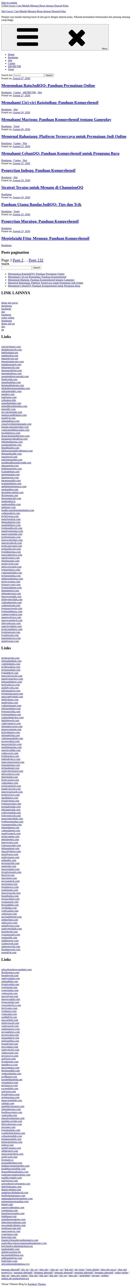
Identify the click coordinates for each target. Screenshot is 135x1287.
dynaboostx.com (9, 1061)
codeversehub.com (11, 812)
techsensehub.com (10, 669)
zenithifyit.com (9, 1017)
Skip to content (9, 2)
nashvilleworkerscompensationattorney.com (24, 1243)
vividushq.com (9, 907)
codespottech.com (10, 513)
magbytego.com (9, 702)
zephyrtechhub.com (11, 928)
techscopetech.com (11, 785)
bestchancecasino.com (12, 1213)
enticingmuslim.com (11, 459)
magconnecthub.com (12, 818)
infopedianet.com (10, 827)
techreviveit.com (9, 563)
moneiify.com (8, 409)
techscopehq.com (10, 836)
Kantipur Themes (37, 1284)
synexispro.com (9, 1234)
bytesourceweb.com (11, 608)
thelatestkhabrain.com (12, 385)
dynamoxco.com (10, 887)
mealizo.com (7, 394)
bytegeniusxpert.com (12, 693)
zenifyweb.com (9, 1156)
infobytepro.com (9, 699)
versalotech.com (9, 1082)
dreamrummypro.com (12, 361)
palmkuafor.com (9, 355)
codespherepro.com (11, 602)
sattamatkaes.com (10, 421)
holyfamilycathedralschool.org (17, 1246)
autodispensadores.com (13, 1219)
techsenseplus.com (11, 575)
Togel (11, 69)
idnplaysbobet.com (11, 1189)
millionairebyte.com (11, 1258)
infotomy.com (8, 507)
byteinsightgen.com (11, 587)
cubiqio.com (7, 1103)
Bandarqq (13, 57)
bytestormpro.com (10, 1130)
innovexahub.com (10, 999)
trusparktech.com (10, 1037)
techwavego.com (10, 780)
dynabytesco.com (10, 1094)
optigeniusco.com (10, 1029)
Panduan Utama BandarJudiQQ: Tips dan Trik (41, 204)
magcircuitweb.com (11, 543)
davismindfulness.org (12, 1255)
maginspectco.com (11, 638)
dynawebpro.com (10, 898)
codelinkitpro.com (10, 664)
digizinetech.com (10, 590)
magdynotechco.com (12, 678)
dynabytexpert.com (11, 872)
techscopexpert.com (11, 546)
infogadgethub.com (11, 661)
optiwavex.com (9, 922)
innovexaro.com (9, 842)
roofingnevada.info (11, 1228)
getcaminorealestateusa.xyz (15, 1264)
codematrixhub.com (11, 572)
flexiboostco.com (10, 972)
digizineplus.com (10, 839)
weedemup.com (9, 1210)
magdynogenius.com (12, 531)
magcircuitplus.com (11, 626)
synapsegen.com (9, 901)
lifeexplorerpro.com (11, 1124)
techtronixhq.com (10, 658)
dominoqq (6, 305)
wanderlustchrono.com (13, 1133)
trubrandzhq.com (10, 1040)
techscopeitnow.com (11, 629)
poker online (7, 317)
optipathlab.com (9, 981)
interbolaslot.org (9, 352)
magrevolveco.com (11, 617)
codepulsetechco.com (12, 717)
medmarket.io (8, 501)
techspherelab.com (11, 806)
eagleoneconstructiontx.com (15, 1174)
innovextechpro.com (12, 540)
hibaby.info (7, 1204)
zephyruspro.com (10, 857)
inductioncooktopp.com (13, 1222)
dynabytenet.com (10, 800)
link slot (69, 1269)
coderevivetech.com (11, 614)
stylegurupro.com (10, 1097)
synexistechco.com (11, 1005)
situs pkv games (19, 1275)
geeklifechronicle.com (12, 1106)
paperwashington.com (12, 1207)
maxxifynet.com (9, 996)
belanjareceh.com (10, 367)
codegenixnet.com (10, 605)
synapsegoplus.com (11, 824)
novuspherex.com (10, 1032)
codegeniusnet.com (11, 705)
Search (5, 263)
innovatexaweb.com (11, 675)
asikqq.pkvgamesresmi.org (15, 1278)
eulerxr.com (7, 1145)
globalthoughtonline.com (14, 406)
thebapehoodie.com (11, 453)
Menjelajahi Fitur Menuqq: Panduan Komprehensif (45, 238)
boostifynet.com (9, 1043)
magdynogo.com (10, 641)
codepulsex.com (9, 782)
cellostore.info (8, 400)
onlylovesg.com (9, 1180)
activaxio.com (8, 1091)
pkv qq (24, 1269)
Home (11, 54)
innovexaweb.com (10, 893)
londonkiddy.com (10, 1249)
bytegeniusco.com (10, 569)
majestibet (85, 1275)
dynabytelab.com (10, 984)
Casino (11, 63)
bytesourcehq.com (10, 711)
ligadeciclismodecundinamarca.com (19, 1240)
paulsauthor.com (9, 489)
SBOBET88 (14, 66)
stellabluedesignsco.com (13, 486)
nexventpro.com (9, 1046)
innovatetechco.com (11, 554)
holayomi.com (8, 1237)
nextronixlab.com (10, 863)
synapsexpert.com (10, 934)
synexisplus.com (9, 990)
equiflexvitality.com (11, 1177)
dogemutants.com (10, 474)
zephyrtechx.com (10, 1049)
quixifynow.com (9, 854)
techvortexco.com (10, 684)
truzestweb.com (9, 931)
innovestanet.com (10, 869)
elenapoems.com (10, 465)
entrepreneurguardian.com (14, 1201)
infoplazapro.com (10, 560)
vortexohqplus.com (11, 1073)
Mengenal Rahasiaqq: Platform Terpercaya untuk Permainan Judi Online (63, 136)
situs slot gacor (108, 1269)
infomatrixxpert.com (11, 726)
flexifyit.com (7, 875)
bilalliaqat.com (8, 1216)
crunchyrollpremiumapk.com (16, 424)
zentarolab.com (9, 937)
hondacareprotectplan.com (15, 427)
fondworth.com (9, 379)
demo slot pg (8, 323)
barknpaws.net (8, 397)
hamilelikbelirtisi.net (11, 1079)
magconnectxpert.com (12, 762)
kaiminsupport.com (11, 364)
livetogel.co (7, 1159)
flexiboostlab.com (10, 1070)
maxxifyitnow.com (11, 851)
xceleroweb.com (9, 943)
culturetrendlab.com (11, 1136)
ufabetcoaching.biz (11, 1252)
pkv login (79, 1269)
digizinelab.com (9, 777)
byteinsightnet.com (11, 714)
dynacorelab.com (10, 1002)
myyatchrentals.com (11, 412)
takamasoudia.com (11, 480)
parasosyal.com (9, 456)
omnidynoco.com (10, 925)
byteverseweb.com (11, 815)
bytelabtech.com (9, 672)
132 (36, 260)
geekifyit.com (8, 418)
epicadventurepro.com (12, 1118)
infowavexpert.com (11, 566)
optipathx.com (8, 860)
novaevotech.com (10, 741)
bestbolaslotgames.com (13, 1195)
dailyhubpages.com (11, 1186)
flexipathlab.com (10, 904)
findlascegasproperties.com (15, 1165)
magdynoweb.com (11, 788)
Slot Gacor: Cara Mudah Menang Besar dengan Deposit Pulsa (33, 11)
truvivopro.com (9, 1008)
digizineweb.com (10, 720)
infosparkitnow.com (11, 681)
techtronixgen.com (11, 537)
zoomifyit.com (8, 952)
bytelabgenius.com (11, 551)
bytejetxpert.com (10, 635)
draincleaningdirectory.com (15, 435)
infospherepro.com (11, 1109)
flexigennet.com (9, 495)
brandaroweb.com (10, 949)
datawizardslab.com (11, 1100)
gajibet (104, 1275)
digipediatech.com (10, 522)
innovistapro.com (10, 1067)
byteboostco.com (10, 756)
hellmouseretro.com (11, 468)
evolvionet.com (9, 987)
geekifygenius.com (11, 1148)
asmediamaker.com (11, 403)
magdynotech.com (10, 833)
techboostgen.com (10, 666)
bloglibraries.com (10, 447)
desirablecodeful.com (12, 492)
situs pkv (44, 1269)
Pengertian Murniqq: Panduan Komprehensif (40, 221)
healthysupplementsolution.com (17, 510)
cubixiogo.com (9, 913)
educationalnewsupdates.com (16, 969)
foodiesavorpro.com (11, 1112)
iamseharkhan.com (11, 382)
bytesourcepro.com (11, 803)
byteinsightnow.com (11, 611)
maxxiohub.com (9, 1020)
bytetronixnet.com (10, 632)
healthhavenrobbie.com (13, 1168)
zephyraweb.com (10, 1023)
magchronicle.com (10, 519)
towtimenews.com (10, 432)
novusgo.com (8, 1127)
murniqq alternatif (23, 1272)
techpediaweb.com (11, 548)
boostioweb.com (9, 975)
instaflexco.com (9, 1064)
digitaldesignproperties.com (15, 388)
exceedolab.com (9, 1088)
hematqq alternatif (43, 1272)
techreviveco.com (10, 794)
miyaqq (95, 1275)
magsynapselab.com (11, 534)
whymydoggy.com (11, 346)
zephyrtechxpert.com (12, 771)
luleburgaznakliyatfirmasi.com (17, 450)
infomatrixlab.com (10, 809)
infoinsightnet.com (11, 708)
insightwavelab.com (11, 1121)
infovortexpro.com (11, 623)
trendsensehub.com (11, 1139)
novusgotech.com (10, 881)
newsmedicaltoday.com (13, 1225)
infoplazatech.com (10, 690)
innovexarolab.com (11, 596)
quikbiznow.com (10, 940)
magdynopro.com (10, 557)
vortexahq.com (9, 1014)
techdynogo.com (10, 516)
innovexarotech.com (11, 620)
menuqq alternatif (10, 1269)
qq (2, 329)
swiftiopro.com (9, 1076)
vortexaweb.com (10, 1026)
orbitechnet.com (9, 919)
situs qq (54, 1269)
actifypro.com (8, 1058)
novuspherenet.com (11, 916)
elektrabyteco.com (10, 759)
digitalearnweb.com (11, 349)
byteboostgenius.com (12, 821)
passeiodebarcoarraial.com (15, 376)
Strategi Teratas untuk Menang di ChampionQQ (42, 187)
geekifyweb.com (10, 687)
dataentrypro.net (9, 358)
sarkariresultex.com (11, 391)
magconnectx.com (10, 1231)
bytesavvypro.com (10, 584)
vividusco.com (8, 1011)
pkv (3, 311)
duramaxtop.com (10, 477)
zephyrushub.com (10, 978)
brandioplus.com (10, 896)
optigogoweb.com (10, 946)
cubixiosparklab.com (12, 738)
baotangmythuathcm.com (14, 438)
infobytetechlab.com (11, 599)
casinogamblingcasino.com (15, 430)
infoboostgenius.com (12, 578)
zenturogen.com (9, 890)
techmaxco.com (9, 1085)
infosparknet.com (10, 848)
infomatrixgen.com (11, 593)
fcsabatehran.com (10, 471)
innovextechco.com (11, 744)
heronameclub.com (11, 498)
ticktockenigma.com (11, 1142)
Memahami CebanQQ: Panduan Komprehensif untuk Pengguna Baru (60, 153)
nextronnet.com (9, 884)
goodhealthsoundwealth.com (16, 462)
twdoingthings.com (11, 483)
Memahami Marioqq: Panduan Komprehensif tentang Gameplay (56, 119)
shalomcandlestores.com (14, 415)
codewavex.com (9, 753)
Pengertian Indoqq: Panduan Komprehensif (38, 170)
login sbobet (92, 1269)
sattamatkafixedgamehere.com (17, 1198)
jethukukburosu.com (12, 441)
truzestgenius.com (10, 765)
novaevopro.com (10, 1035)
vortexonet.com (9, 993)
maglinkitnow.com (11, 525)
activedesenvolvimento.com (15, 1183)
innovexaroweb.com (12, 791)
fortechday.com (9, 1261)
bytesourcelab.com (11, 845)
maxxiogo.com (9, 878)
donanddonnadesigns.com (14, 1171)
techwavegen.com (10, 581)
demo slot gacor (9, 302)
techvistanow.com (10, 732)
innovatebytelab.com (12, 696)
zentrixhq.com (8, 866)
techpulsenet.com (10, 768)
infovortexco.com (10, 774)
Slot (10, 60)
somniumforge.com (11, 444)
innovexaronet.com (11, 729)
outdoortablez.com (11, 504)
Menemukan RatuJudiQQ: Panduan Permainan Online (48, 85)
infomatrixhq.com (10, 735)
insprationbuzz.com (11, 373)
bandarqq (6, 308)
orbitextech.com (9, 1151)
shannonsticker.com (11, 370)
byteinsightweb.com (11, 528)
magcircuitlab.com (10, 750)
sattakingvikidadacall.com (14, 1192)
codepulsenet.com (10, 830)
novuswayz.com (9, 1055)
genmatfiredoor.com (11, 1162)
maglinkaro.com (9, 797)
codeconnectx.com (11, 723)
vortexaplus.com (9, 910)
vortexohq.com (9, 1115)
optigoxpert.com (9, 1052)
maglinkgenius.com (11, 747)
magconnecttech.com (12, 1153)
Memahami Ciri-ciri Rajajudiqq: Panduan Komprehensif (49, 102)
